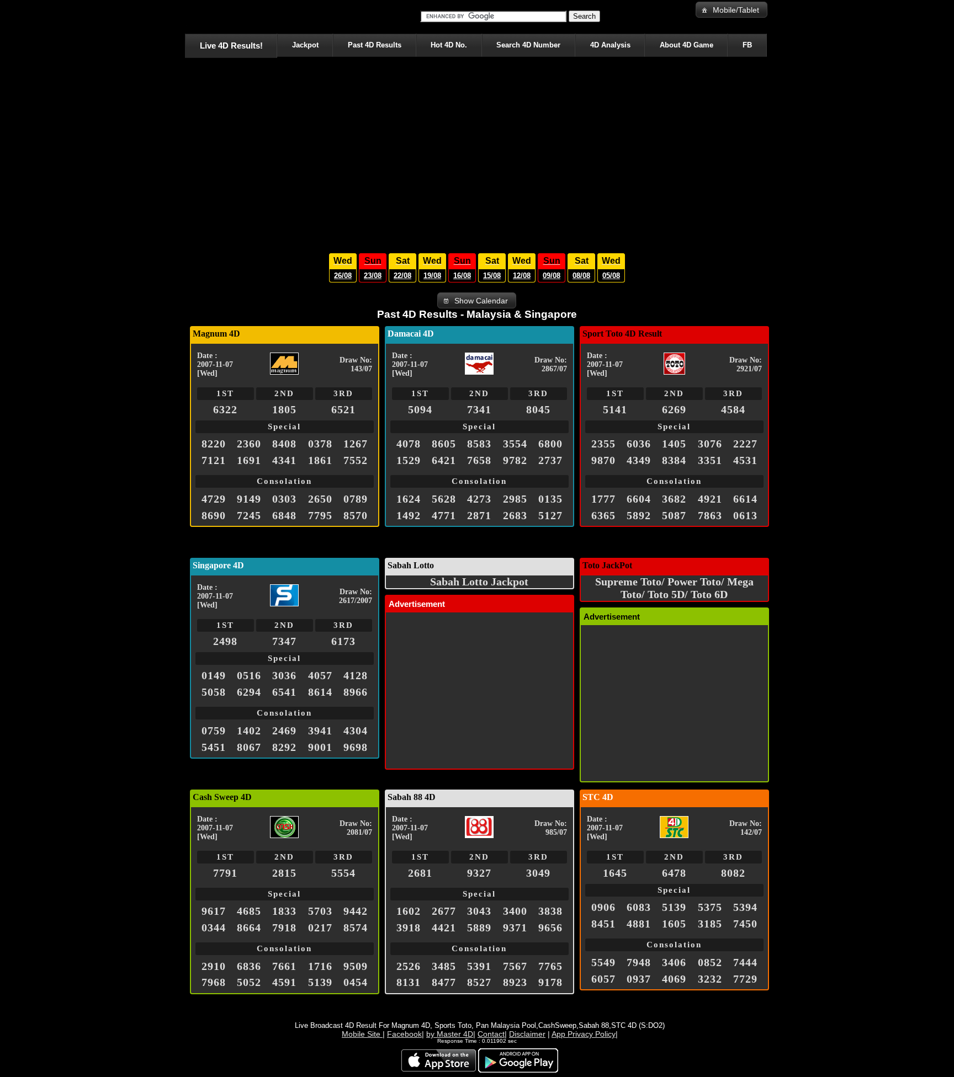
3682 (674, 499)
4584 (733, 409)
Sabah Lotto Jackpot (479, 581)
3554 (515, 444)
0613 (745, 515)
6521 (343, 409)
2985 (515, 499)
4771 (444, 515)
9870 (603, 460)
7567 (515, 966)
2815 (284, 873)
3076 (710, 444)
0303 (284, 499)
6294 (249, 692)
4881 (639, 924)
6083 (639, 907)
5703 (320, 911)
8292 (284, 747)
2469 (284, 730)
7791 (225, 873)
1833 (284, 911)
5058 (214, 692)
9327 (479, 873)
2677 (444, 911)
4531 (745, 460)
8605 (444, 444)
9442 (355, 911)
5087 (674, 515)
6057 (603, 979)
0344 (214, 927)
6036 (639, 444)
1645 (615, 873)
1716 (320, 966)
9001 (320, 747)
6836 (249, 966)
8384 (674, 460)
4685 (249, 911)
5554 (343, 873)
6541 (284, 692)
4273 (479, 499)
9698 (355, 747)
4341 (284, 460)
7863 (710, 515)
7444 (745, 962)
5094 (420, 409)
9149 (249, 499)
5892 (639, 515)
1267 (355, 444)
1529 (408, 460)
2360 (249, 444)
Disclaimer (527, 1034)
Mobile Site (362, 1034)
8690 (214, 515)
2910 (214, 966)
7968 (214, 982)
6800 (550, 444)
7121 (214, 460)
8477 (444, 982)
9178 (550, 982)
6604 (639, 499)
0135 (550, 499)
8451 (603, 924)
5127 (550, 515)
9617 (214, 911)
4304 (355, 730)
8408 (284, 444)
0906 (603, 907)
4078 (408, 444)
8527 (479, 982)
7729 (745, 979)
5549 (603, 962)
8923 (515, 982)
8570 (355, 515)
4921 (710, 499)
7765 (550, 966)
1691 (249, 460)
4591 (284, 982)
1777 (603, 499)
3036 (284, 675)
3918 (408, 927)
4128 (355, 675)
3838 (550, 911)
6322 (225, 409)
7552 (355, 460)
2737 (550, 460)
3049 (538, 873)
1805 (284, 409)
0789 (355, 499)
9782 (515, 460)
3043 (479, 911)
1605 (674, 924)
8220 (214, 444)
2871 (479, 515)
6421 (444, 460)
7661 (284, 966)
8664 (249, 927)
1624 (408, 499)
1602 (408, 911)
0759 (214, 730)
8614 (320, 692)
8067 (249, 747)
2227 (745, 444)
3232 (710, 979)
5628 (444, 499)
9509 (355, 966)
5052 (249, 982)
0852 (710, 962)
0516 (249, 675)
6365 (603, 515)
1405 (674, 444)
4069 (674, 979)
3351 (710, 460)
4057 (320, 675)
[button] (731, 10)
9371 (515, 927)
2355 (603, 444)
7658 (479, 460)
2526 (408, 966)
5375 (710, 907)
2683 (515, 515)
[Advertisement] (477, 152)
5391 (479, 966)
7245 (249, 515)
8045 (538, 409)
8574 (355, 927)
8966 (355, 692)
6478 (674, 873)
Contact (491, 1034)
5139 (320, 982)
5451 (214, 747)
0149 (214, 675)
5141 (615, 409)
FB (747, 45)
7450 (745, 924)
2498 (225, 641)
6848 (284, 515)
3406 (674, 962)
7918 (284, 927)
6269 (674, 409)
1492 (408, 515)
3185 (710, 924)
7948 (639, 962)
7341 (479, 409)
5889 (479, 927)
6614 (745, 499)
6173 (343, 641)
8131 (408, 982)
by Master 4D (449, 1034)
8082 (733, 873)
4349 (639, 460)
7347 (284, 641)
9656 (550, 927)
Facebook (404, 1034)
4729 (214, 499)
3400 (515, 911)
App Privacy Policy (584, 1034)
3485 (444, 966)
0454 (355, 982)
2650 (320, 499)
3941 (320, 730)
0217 (320, 927)
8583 (479, 444)
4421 (444, 927)
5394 (745, 907)
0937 (639, 979)
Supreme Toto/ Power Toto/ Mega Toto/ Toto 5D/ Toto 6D (674, 587)
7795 (320, 515)
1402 (249, 730)
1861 (320, 460)
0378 (320, 444)
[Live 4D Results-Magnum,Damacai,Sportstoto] (187, 16)
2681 (420, 873)
